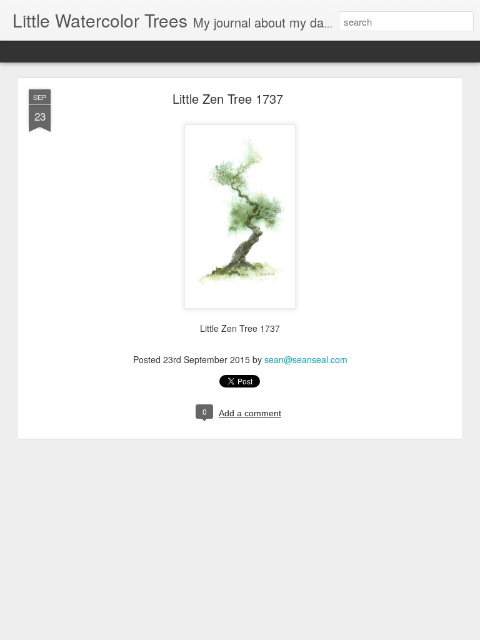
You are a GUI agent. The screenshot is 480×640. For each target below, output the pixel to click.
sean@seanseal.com (306, 359)
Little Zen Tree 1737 (227, 98)
